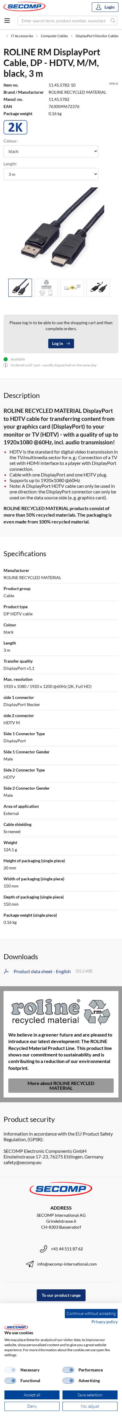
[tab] (20, 288)
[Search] (113, 20)
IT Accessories (22, 36)
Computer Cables (54, 36)
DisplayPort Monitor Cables (97, 36)
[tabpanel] (61, 230)
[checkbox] (10, 1370)
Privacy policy (105, 1321)
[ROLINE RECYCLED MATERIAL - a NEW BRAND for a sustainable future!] (61, 1011)
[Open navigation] (7, 20)
